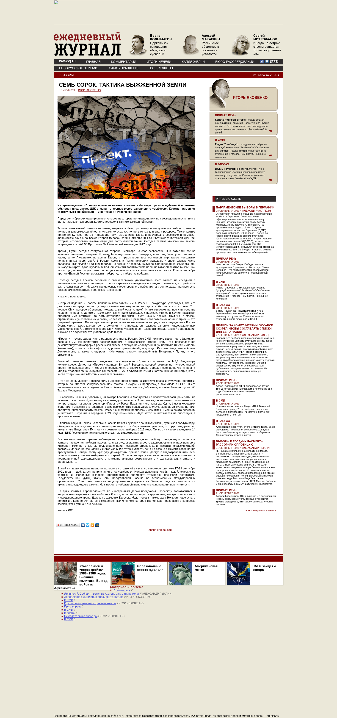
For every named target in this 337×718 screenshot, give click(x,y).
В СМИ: (220, 139)
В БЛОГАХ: (222, 164)
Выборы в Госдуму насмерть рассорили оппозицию (239, 443)
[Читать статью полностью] (243, 130)
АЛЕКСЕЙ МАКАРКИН (256, 210)
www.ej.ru (67, 61)
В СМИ (220, 281)
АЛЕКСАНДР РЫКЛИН (256, 447)
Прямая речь (226, 258)
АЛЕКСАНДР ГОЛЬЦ (255, 335)
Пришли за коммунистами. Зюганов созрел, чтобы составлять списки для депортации (244, 328)
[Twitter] (87, 525)
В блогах (223, 305)
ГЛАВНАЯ (93, 62)
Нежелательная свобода (80, 616)
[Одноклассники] (92, 525)
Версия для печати (159, 530)
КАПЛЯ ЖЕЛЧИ (193, 62)
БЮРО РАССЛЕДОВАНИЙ (234, 62)
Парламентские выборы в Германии (245, 207)
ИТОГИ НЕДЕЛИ (159, 62)
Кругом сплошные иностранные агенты (90, 603)
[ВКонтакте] (82, 525)
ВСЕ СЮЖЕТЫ (161, 68)
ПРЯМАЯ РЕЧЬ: (226, 115)
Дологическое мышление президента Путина (94, 597)
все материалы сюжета (261, 510)
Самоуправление (124, 68)
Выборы (66, 75)
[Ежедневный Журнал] (87, 55)
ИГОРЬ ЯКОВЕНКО (89, 90)
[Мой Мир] (97, 525)
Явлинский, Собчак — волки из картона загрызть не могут (101, 593)
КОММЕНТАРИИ (123, 62)
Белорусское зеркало (78, 68)
